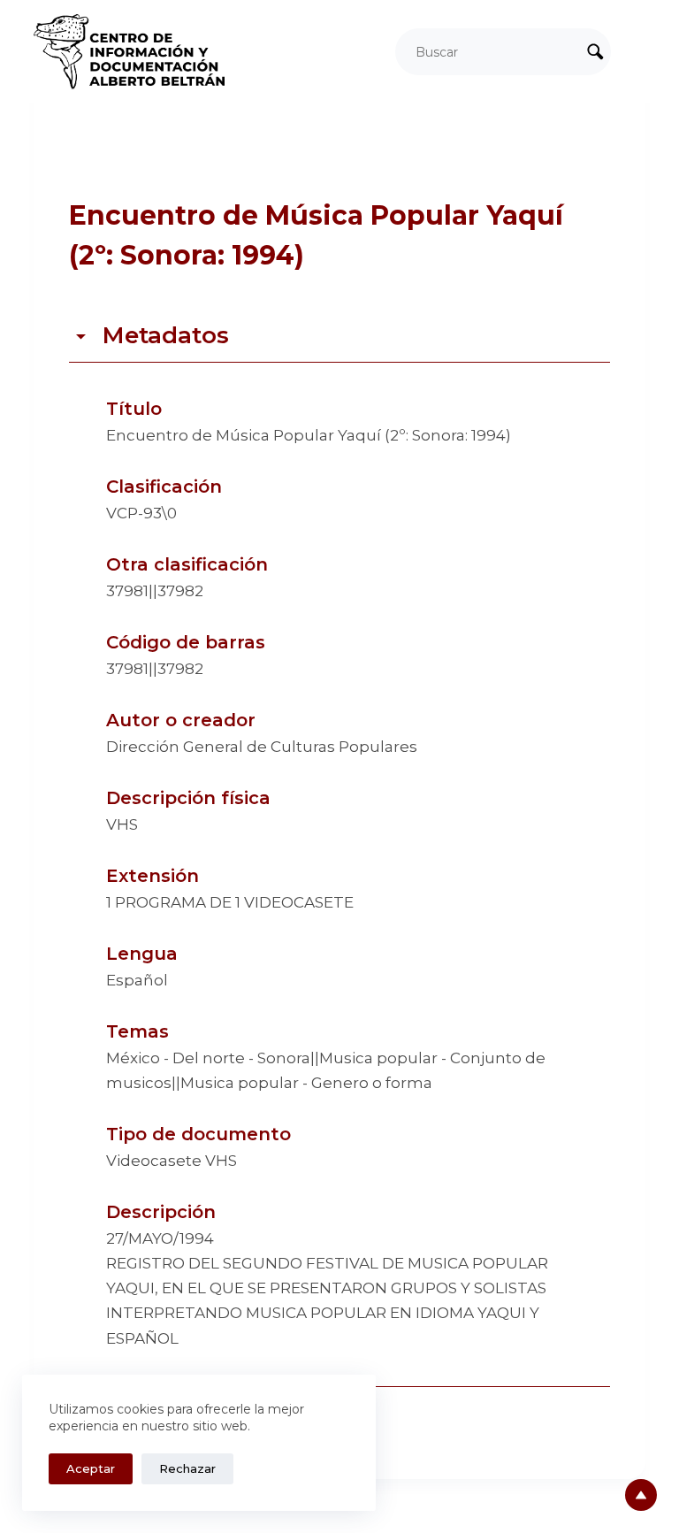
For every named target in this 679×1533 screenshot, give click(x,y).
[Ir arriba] (641, 1495)
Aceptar (90, 1468)
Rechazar (187, 1468)
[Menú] (637, 52)
